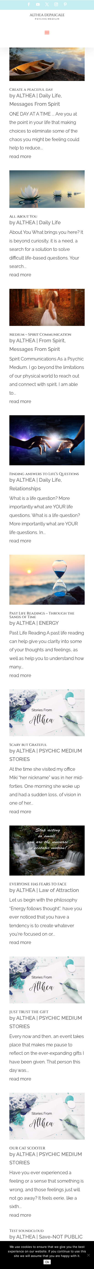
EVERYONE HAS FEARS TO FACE (38, 884)
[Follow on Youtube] (38, 4)
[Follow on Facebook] (28, 4)
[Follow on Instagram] (56, 4)
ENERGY (49, 623)
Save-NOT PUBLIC (61, 1237)
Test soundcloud (26, 1230)
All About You (23, 216)
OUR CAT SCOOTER (27, 1148)
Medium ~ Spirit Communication (40, 334)
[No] (88, 1255)
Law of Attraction (59, 890)
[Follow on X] (47, 4)
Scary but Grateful (28, 744)
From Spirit (52, 340)
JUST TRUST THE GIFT (28, 1012)
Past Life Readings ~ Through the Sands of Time (41, 615)
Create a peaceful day (31, 89)
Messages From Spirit (34, 104)
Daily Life (50, 95)
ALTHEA (25, 95)
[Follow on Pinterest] (65, 4)
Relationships (25, 488)
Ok (47, 1262)
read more (20, 156)
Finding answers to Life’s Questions (44, 473)
